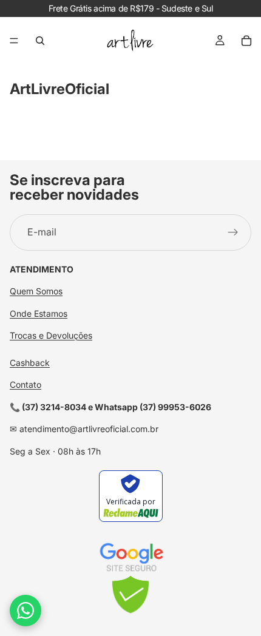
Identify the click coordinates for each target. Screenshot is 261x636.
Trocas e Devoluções (51, 335)
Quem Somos (36, 291)
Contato (25, 385)
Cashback (30, 362)
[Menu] (14, 41)
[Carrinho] (246, 40)
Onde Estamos (38, 313)
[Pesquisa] (40, 40)
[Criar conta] (233, 232)
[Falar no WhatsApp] (25, 610)
